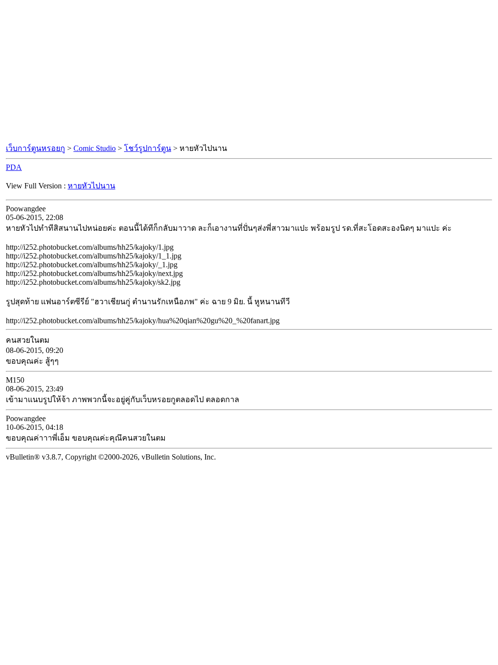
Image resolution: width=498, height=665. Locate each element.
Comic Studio (94, 148)
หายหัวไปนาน (91, 186)
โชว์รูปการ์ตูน (147, 148)
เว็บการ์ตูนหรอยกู (35, 148)
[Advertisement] (249, 72)
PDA (14, 167)
